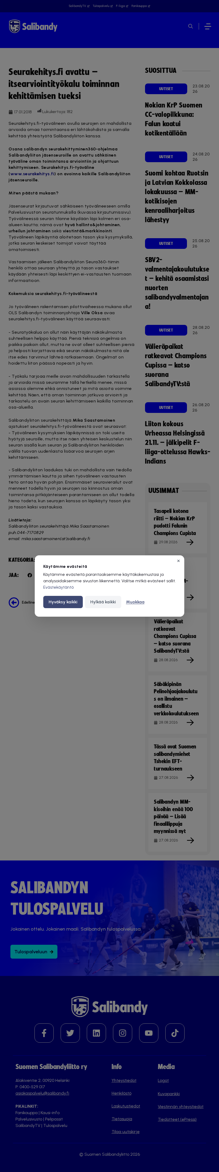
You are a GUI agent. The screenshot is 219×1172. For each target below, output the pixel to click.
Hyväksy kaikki (63, 601)
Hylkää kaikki (103, 601)
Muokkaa (135, 601)
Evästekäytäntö (58, 587)
